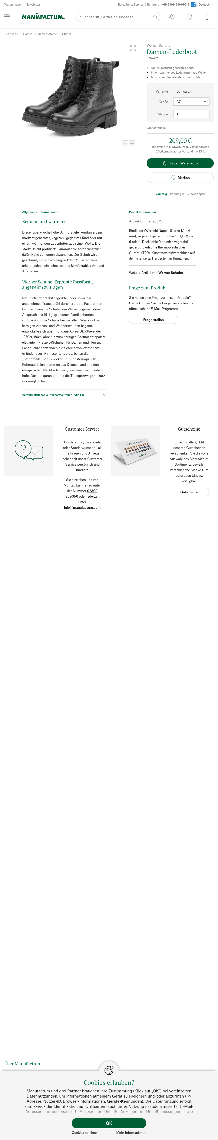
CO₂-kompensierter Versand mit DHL (180, 151)
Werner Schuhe (170, 272)
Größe (163, 102)
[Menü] (7, 16)
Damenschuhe (47, 34)
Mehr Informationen (131, 1132)
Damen (28, 34)
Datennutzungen (42, 1096)
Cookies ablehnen (85, 1132)
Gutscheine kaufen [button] (189, 493)
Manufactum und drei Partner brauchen (63, 1090)
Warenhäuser (13, 4)
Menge (163, 114)
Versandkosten (199, 146)
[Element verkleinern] (125, 143)
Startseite (11, 34)
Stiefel (66, 34)
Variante (162, 91)
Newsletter (33, 4)
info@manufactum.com (82, 507)
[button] (133, 48)
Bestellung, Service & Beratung (152, 4)
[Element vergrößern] (132, 143)
